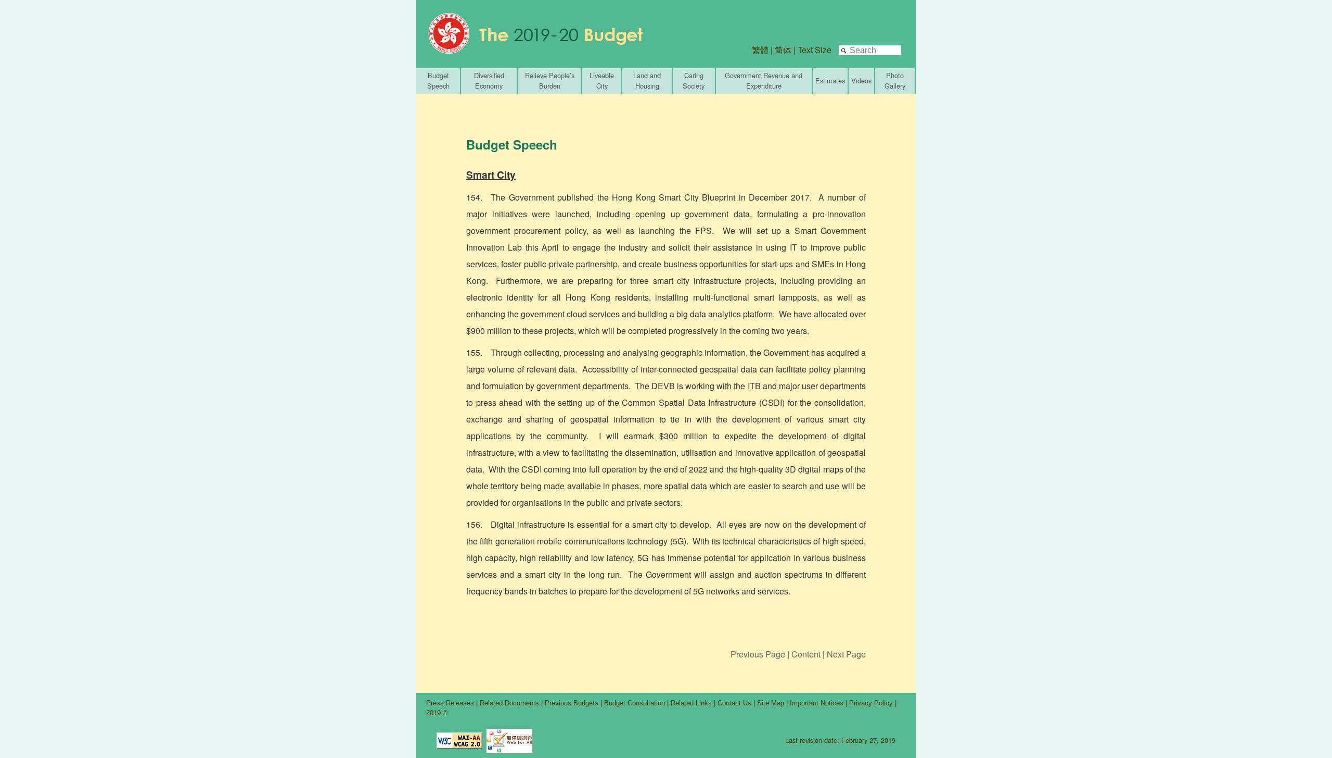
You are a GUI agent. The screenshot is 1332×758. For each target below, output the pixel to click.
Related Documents (509, 703)
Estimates (830, 80)
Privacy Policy (872, 703)
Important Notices (816, 703)
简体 (783, 50)
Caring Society (694, 80)
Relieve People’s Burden (549, 80)
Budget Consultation (634, 703)
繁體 (760, 50)
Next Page (846, 654)
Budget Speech (438, 80)
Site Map (770, 703)
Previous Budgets (571, 703)
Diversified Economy (489, 80)
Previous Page (758, 654)
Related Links (691, 703)
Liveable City (602, 80)
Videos (861, 80)
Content (806, 654)
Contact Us (734, 703)
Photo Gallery (895, 80)
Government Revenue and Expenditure (763, 80)
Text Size (814, 50)
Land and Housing (647, 80)
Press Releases (450, 703)
